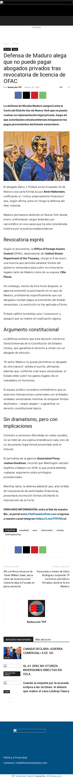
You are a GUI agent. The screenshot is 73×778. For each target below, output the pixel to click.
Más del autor (43, 639)
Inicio (6, 43)
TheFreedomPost (13, 534)
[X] (26, 95)
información (47, 530)
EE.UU (16, 43)
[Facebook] (18, 95)
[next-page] (11, 700)
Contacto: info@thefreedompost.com (25, 762)
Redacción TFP (15, 87)
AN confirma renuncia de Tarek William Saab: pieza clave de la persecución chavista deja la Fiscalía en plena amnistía (19, 579)
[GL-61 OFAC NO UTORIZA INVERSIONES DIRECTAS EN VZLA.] (12, 670)
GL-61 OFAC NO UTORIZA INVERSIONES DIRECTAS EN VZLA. (42, 670)
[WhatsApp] (42, 95)
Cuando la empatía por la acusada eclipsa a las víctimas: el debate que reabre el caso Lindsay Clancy (46, 687)
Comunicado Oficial (10, 674)
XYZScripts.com (54, 776)
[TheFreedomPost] (36, 8)
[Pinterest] (34, 95)
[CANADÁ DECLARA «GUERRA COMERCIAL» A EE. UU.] (12, 653)
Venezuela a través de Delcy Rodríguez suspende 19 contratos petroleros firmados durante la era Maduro (52, 579)
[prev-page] (6, 700)
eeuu (35, 530)
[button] (6, 21)
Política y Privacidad (15, 757)
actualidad (24, 530)
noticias (60, 530)
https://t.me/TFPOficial (51, 518)
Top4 (15, 49)
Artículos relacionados (18, 639)
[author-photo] (36, 616)
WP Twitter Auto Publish (23, 776)
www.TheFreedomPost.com (39, 514)
